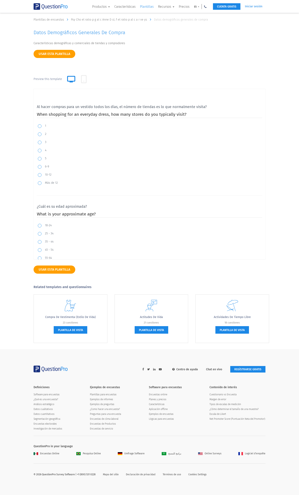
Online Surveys (213, 453)
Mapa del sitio (111, 474)
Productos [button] (99, 7)
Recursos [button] (165, 7)
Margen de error (218, 399)
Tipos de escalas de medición (225, 404)
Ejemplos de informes (101, 399)
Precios (184, 7)
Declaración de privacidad (140, 474)
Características (124, 7)
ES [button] (195, 6)
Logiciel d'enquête (255, 453)
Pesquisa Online (92, 453)
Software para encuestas (47, 394)
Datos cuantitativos (44, 414)
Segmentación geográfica (47, 418)
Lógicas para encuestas (161, 418)
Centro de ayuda (187, 369)
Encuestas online (158, 394)
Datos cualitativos (43, 409)
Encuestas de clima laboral (104, 418)
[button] (205, 6)
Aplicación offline (158, 409)
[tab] (84, 79)
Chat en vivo (214, 369)
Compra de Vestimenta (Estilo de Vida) (70, 317)
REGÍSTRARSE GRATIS (247, 369)
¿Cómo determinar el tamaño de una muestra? (234, 409)
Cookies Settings (197, 474)
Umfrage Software (134, 453)
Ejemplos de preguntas (102, 404)
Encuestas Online (49, 453)
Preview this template (48, 79)
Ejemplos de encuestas (161, 414)
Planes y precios (157, 399)
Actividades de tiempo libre (232, 317)
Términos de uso (172, 474)
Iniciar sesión (253, 6)
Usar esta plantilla (54, 54)
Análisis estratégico (44, 404)
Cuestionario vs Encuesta (223, 394)
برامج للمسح (174, 453)
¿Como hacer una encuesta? (105, 409)
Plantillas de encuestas (49, 19)
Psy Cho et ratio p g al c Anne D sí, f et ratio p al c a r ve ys (109, 19)
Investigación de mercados (48, 428)
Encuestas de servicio (101, 428)
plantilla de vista (70, 330)
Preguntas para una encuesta (105, 414)
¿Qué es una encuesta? (46, 399)
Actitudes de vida (151, 317)
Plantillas (147, 7)
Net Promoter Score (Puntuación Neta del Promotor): (237, 418)
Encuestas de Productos (103, 423)
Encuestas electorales (45, 423)
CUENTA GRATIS (226, 6)
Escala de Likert (218, 414)
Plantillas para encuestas (103, 394)
